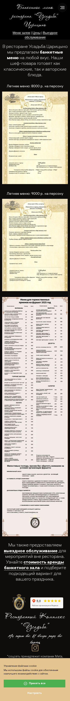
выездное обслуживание (31, 551)
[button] (35, 138)
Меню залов (21, 33)
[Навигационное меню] (62, 7)
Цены (36, 33)
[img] (19, 601)
